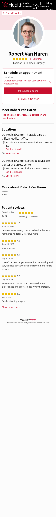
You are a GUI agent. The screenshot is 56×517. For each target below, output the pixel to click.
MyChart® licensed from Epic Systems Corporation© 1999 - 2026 (28, 323)
